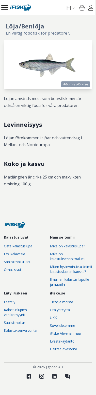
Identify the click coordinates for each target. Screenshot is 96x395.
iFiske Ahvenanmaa (65, 333)
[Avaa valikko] (4, 7)
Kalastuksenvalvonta (20, 330)
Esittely (9, 302)
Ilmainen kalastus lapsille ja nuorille (69, 282)
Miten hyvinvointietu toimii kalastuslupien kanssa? (71, 269)
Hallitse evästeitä (63, 349)
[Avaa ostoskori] (82, 8)
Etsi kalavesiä (14, 254)
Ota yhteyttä (60, 309)
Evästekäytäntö (62, 341)
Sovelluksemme (62, 325)
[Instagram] (42, 376)
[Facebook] (29, 376)
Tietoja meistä (61, 302)
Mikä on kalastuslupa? (67, 246)
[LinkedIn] (54, 376)
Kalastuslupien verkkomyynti (15, 312)
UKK (53, 317)
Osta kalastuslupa (18, 246)
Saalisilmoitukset (17, 261)
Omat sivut (12, 269)
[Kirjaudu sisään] (91, 8)
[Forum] (67, 376)
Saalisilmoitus (15, 322)
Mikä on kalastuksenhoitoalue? (67, 256)
